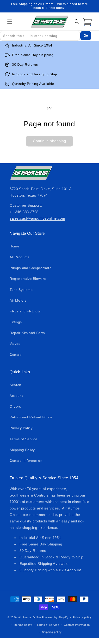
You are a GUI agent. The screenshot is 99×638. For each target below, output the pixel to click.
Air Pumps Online (29, 617)
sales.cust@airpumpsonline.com (37, 218)
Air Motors (18, 300)
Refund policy (23, 624)
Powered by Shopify (55, 617)
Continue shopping (49, 141)
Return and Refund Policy (31, 417)
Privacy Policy (21, 428)
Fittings (16, 322)
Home (14, 246)
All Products (19, 257)
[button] (9, 21)
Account (16, 396)
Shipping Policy (22, 450)
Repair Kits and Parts (27, 333)
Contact (16, 355)
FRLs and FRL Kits (25, 311)
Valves (15, 343)
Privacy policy (82, 617)
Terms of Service (23, 439)
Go (86, 35)
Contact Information (26, 460)
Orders (15, 406)
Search (15, 385)
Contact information (77, 624)
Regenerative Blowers (28, 279)
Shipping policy (52, 632)
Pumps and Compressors (30, 268)
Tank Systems (21, 290)
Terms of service (48, 624)
